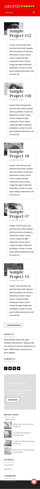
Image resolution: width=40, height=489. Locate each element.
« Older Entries (13, 325)
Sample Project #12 (20, 33)
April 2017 (8, 469)
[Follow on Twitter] (10, 368)
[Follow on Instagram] (14, 368)
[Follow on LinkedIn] (18, 368)
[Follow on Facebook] (5, 368)
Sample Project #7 (19, 214)
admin (13, 39)
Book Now (12, 400)
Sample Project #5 (19, 274)
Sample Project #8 (19, 154)
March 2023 (8, 465)
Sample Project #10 (20, 93)
